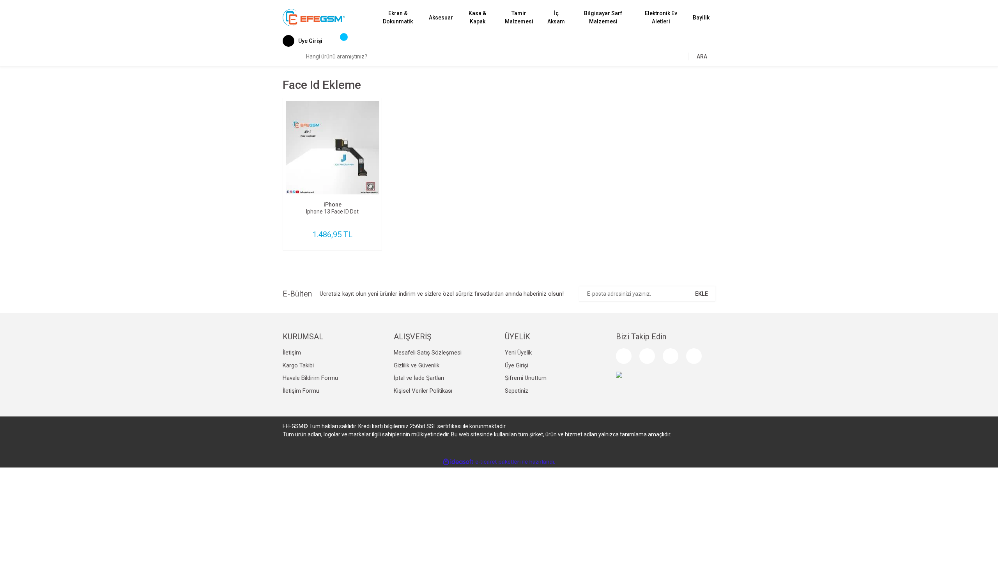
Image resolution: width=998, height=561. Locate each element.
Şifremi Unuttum (526, 377)
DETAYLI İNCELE (332, 162)
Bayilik (701, 17)
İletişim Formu (301, 390)
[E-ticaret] (498, 462)
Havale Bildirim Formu (310, 377)
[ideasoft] (458, 462)
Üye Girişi (516, 365)
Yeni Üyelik (518, 352)
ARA (702, 56)
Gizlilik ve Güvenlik (416, 365)
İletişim (292, 352)
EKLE (701, 294)
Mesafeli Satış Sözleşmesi (428, 352)
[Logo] (314, 17)
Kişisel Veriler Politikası (423, 390)
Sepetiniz (516, 390)
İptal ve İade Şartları (419, 377)
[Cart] (340, 41)
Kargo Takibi (298, 365)
